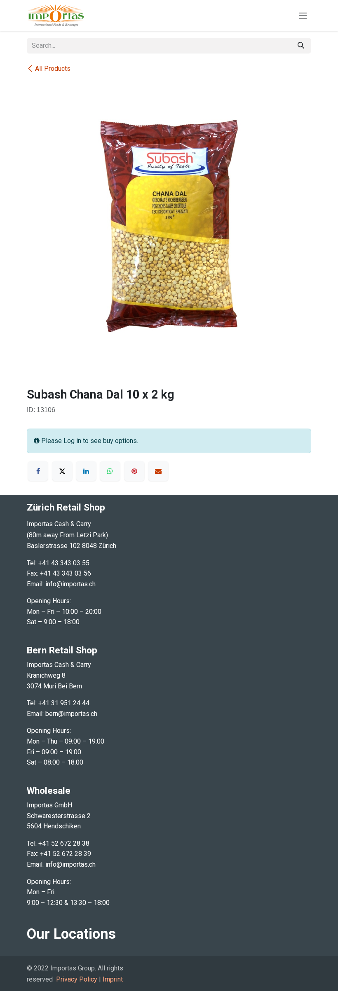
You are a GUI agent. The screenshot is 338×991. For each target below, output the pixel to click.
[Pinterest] (134, 471)
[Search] (301, 46)
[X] (62, 471)
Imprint (113, 979)
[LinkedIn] (86, 471)
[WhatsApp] (110, 471)
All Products (52, 68)
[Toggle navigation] (303, 15)
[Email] (158, 471)
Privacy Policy (76, 979)
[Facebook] (38, 471)
